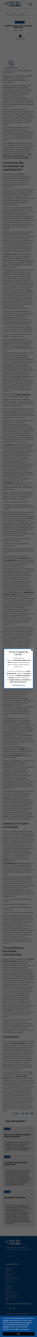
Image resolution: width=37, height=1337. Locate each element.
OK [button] (18, 1334)
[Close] (32, 649)
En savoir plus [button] (24, 1329)
